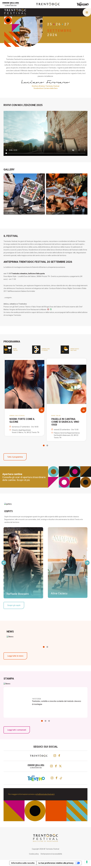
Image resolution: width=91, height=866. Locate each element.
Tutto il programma (15, 457)
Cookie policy (34, 854)
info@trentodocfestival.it (45, 794)
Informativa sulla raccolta (22, 863)
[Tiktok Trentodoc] (61, 778)
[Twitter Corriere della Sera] (60, 766)
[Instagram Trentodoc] (54, 755)
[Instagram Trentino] (52, 778)
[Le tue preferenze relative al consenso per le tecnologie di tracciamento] (87, 862)
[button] (44, 445)
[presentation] (6, 194)
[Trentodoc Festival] (15, 12)
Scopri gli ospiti (13, 605)
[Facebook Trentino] (56, 778)
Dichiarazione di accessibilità (51, 854)
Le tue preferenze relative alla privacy (55, 863)
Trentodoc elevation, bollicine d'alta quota (28, 273)
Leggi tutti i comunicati (16, 730)
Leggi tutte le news (15, 656)
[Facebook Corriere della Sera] (56, 766)
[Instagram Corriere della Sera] (51, 766)
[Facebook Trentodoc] (59, 755)
